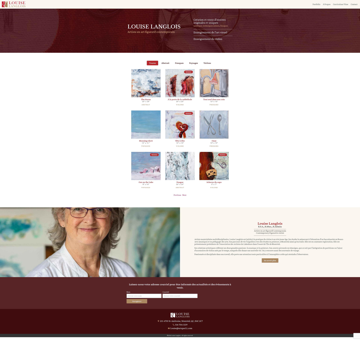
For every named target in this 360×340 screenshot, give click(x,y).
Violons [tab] (207, 63)
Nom (128, 292)
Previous (177, 195)
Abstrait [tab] (165, 63)
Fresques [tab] (179, 63)
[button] (188, 72)
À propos (326, 4)
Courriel (165, 292)
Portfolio (316, 4)
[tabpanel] (180, 132)
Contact (354, 4)
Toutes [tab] (152, 63)
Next (184, 195)
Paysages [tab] (193, 63)
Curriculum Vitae (340, 4)
